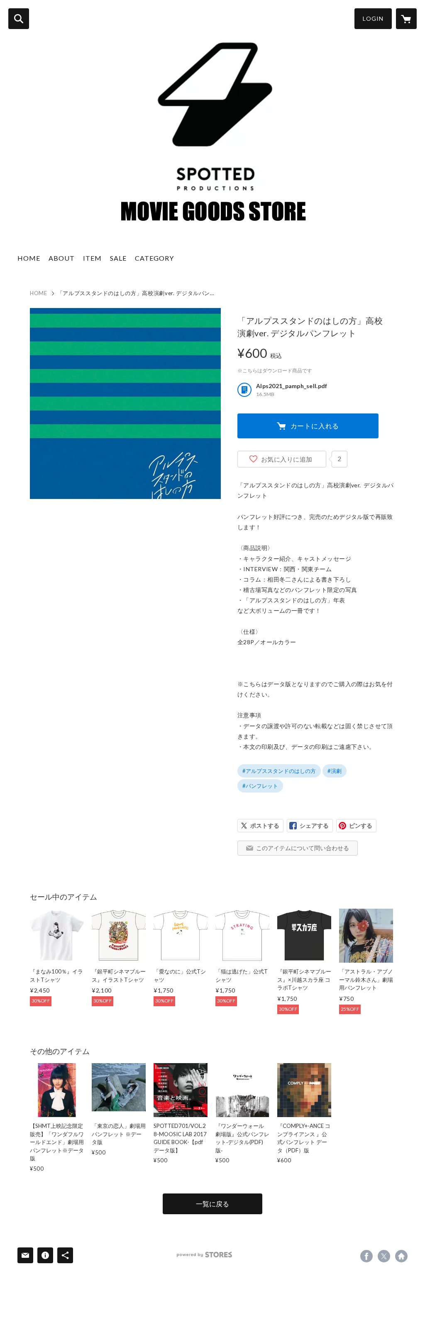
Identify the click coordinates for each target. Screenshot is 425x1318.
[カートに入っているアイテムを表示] (406, 18)
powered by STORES (204, 1255)
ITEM (92, 258)
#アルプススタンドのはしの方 (279, 771)
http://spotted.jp (401, 1256)
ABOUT (62, 258)
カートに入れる (315, 426)
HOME (28, 258)
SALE (118, 258)
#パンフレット (260, 785)
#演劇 (334, 771)
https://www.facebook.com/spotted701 (366, 1256)
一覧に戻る (212, 1204)
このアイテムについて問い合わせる (302, 847)
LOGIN (373, 18)
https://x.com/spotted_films (384, 1256)
